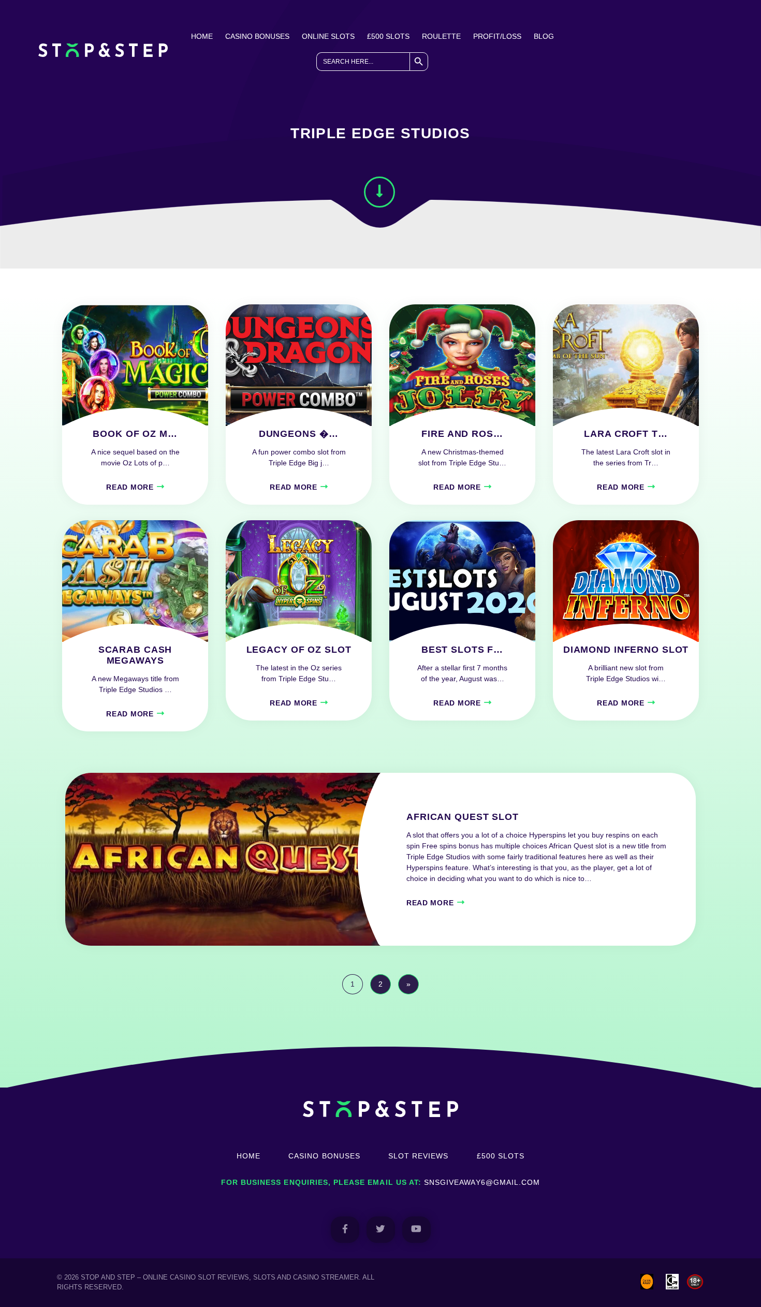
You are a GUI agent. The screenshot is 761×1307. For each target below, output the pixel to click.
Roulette (441, 36)
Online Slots (328, 36)
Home (202, 36)
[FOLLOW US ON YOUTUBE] (416, 1229)
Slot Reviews (418, 1156)
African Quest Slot (462, 817)
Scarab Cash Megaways (135, 655)
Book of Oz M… (135, 434)
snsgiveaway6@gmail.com (482, 1182)
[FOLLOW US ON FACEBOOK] (345, 1229)
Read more (129, 487)
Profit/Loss (497, 36)
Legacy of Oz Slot (299, 649)
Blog (544, 36)
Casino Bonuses (257, 36)
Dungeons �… (299, 434)
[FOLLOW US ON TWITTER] (381, 1229)
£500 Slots (388, 36)
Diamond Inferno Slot (626, 649)
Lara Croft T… (625, 434)
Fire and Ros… (462, 434)
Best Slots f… (462, 649)
